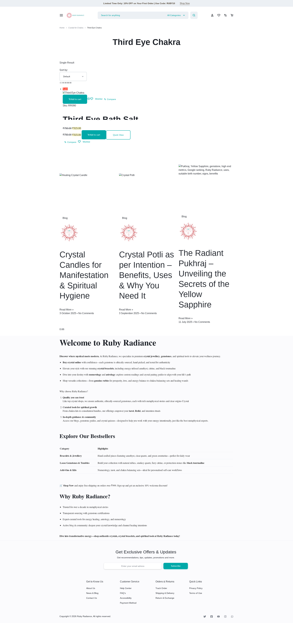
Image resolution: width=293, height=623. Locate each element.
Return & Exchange (165, 598)
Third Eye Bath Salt (100, 119)
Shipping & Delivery (165, 593)
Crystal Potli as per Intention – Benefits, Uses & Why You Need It (146, 275)
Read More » (67, 309)
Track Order (161, 588)
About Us (90, 588)
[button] (75, 99)
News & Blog (92, 593)
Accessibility (126, 598)
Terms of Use (195, 593)
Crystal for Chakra (75, 28)
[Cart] (231, 15)
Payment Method (128, 603)
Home (62, 28)
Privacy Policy (196, 588)
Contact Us (91, 598)
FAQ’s (123, 593)
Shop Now (185, 3)
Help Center (126, 588)
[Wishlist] (218, 15)
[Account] (212, 15)
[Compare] (225, 15)
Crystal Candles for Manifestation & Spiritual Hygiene (84, 275)
